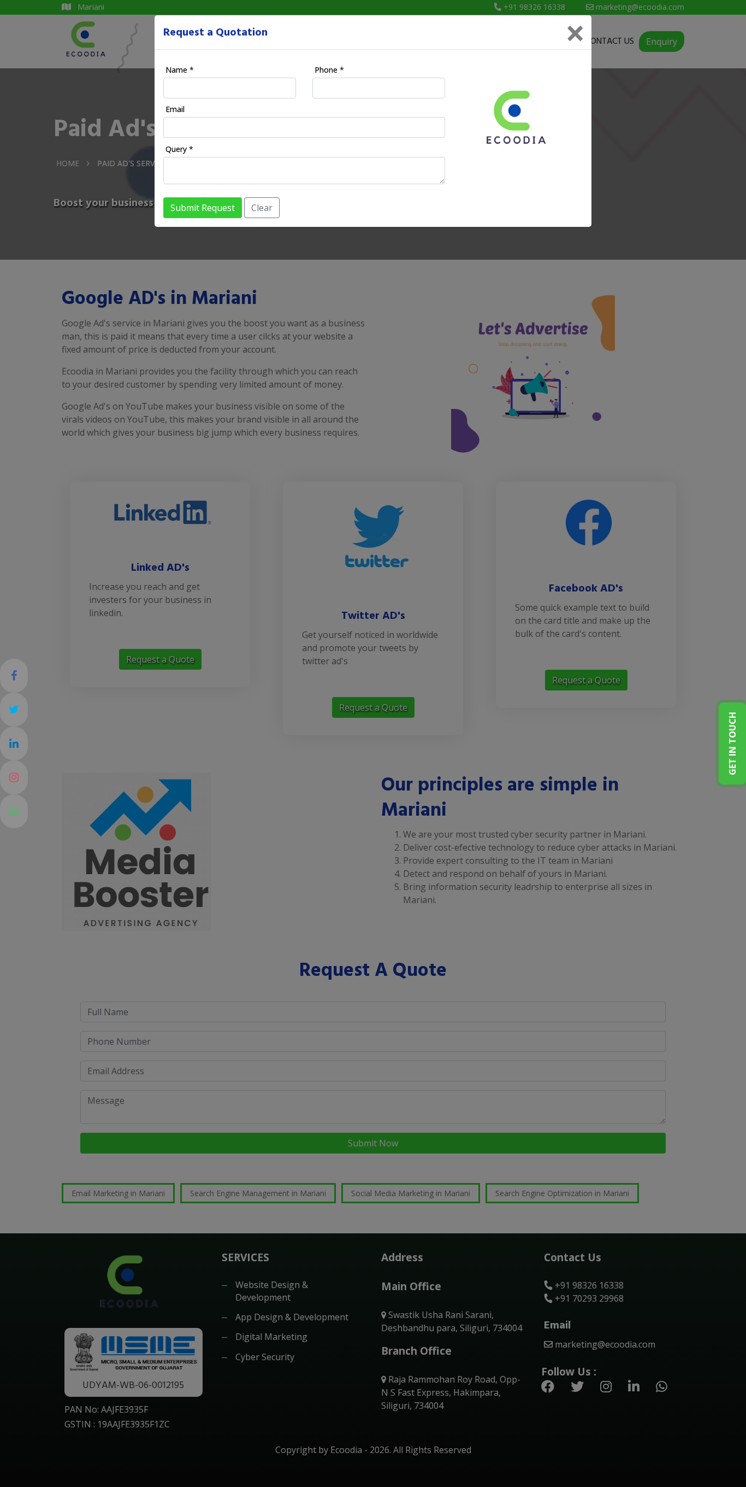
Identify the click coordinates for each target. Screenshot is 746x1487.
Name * (179, 70)
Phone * (329, 70)
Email (175, 109)
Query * (179, 149)
